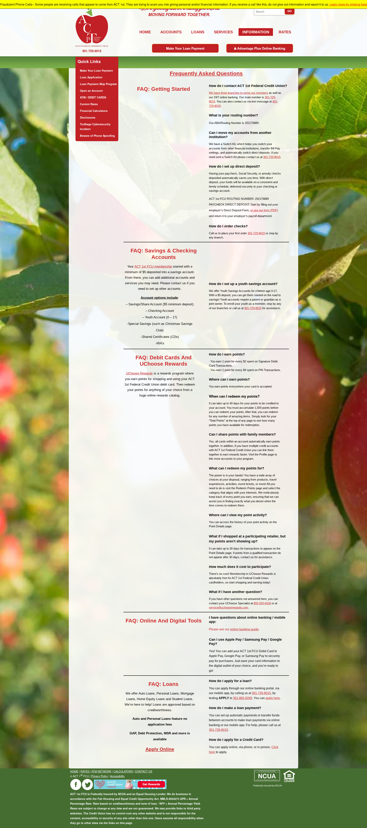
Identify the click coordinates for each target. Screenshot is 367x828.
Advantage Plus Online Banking (260, 48)
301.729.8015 (91, 50)
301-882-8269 (242, 698)
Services (223, 32)
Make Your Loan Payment (185, 48)
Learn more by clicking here (348, 4)
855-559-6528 (262, 603)
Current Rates (89, 104)
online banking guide (244, 629)
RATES (85, 771)
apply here (273, 698)
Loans (197, 32)
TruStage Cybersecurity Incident (95, 126)
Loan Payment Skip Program (98, 84)
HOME (74, 771)
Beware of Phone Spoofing (97, 136)
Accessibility (117, 776)
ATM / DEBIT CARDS (93, 97)
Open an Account (91, 91)
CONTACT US (143, 771)
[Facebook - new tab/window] (76, 789)
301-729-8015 (271, 157)
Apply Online (159, 749)
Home (145, 32)
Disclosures (87, 117)
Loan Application (91, 77)
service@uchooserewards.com (228, 607)
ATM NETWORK (101, 771)
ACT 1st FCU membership (153, 266)
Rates (285, 32)
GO (289, 11)
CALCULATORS (123, 771)
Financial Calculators (94, 111)
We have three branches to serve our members (238, 92)
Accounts (171, 32)
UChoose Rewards (139, 373)
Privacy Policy (99, 776)
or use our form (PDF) (264, 210)
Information (255, 32)
